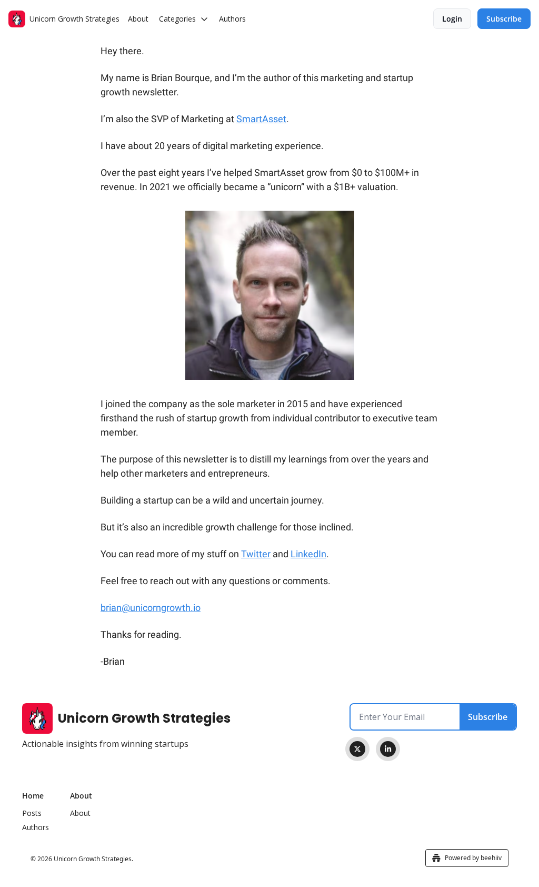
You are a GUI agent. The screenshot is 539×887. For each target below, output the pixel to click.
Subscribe (487, 717)
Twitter (256, 553)
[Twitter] (357, 749)
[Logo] (16, 19)
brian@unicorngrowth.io (151, 607)
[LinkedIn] (388, 749)
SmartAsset (261, 118)
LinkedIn (308, 553)
